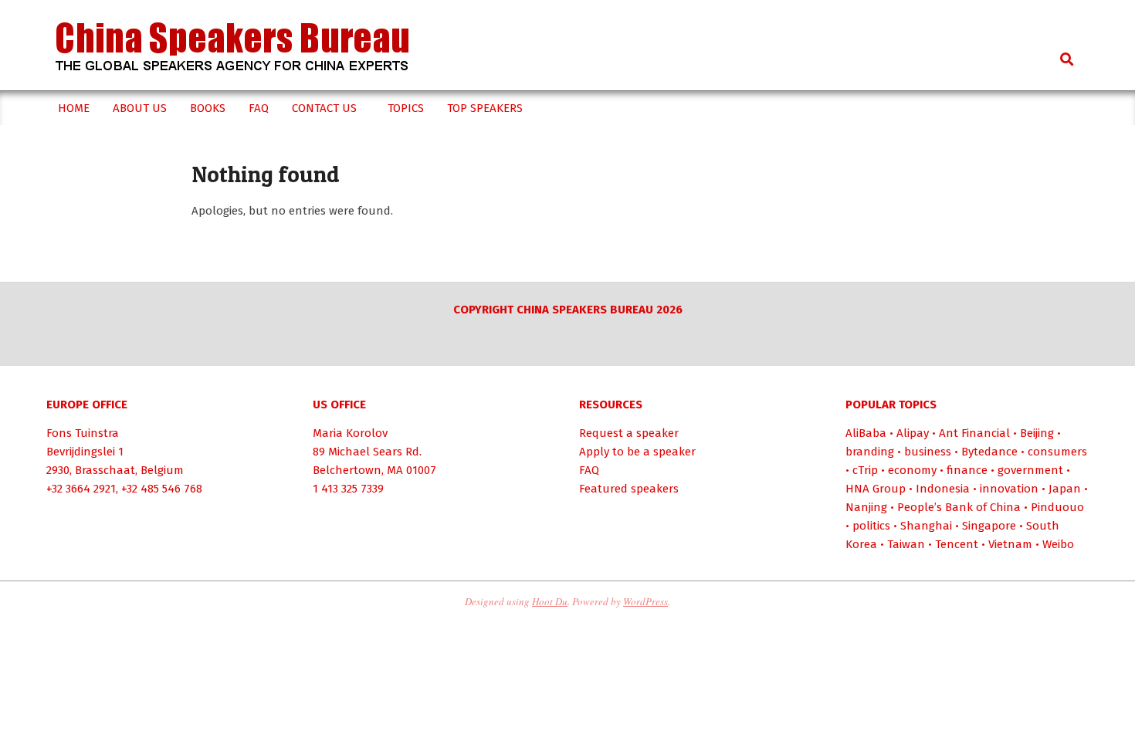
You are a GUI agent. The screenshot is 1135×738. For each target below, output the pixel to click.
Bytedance (989, 452)
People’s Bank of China (959, 507)
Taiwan (906, 544)
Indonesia (943, 489)
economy (912, 470)
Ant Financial (974, 433)
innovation (1009, 489)
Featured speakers (629, 489)
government (1030, 470)
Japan (1065, 489)
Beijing (1037, 433)
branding (869, 452)
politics (871, 526)
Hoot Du (550, 601)
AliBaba (865, 433)
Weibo (1058, 544)
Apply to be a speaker (637, 452)
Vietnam (1010, 544)
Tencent (956, 544)
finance (967, 470)
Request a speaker (629, 433)
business (927, 452)
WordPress (645, 601)
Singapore (989, 526)
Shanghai (926, 526)
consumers (1057, 452)
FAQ (589, 470)
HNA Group (875, 489)
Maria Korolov (350, 433)
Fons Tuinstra (82, 433)
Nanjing (866, 507)
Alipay (912, 433)
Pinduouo (1057, 507)
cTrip (865, 470)
